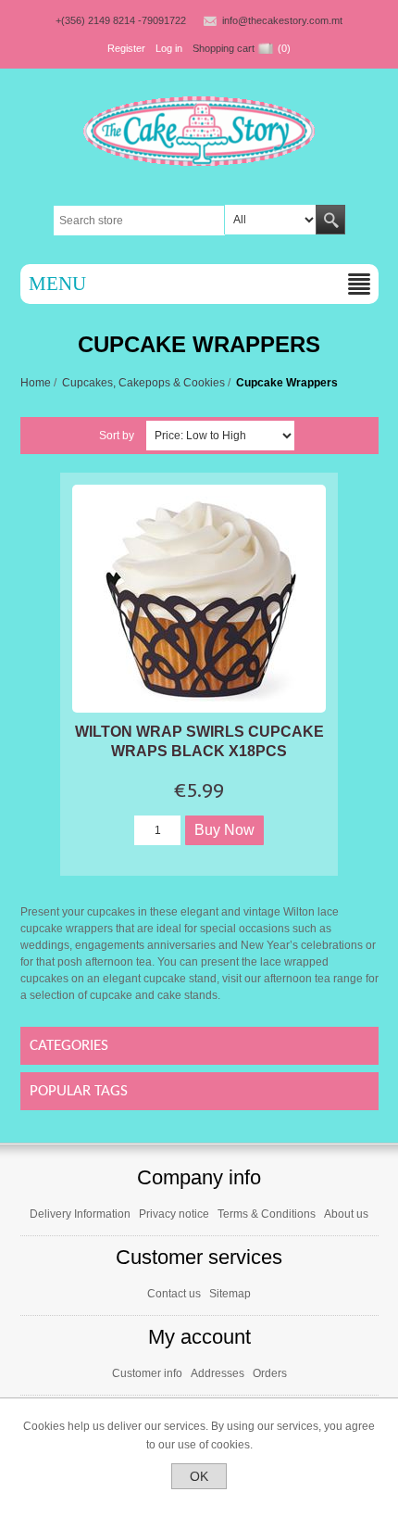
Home (35, 382)
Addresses (217, 1373)
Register (126, 48)
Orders (270, 1373)
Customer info (147, 1373)
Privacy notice (174, 1214)
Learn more (199, 1504)
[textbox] (139, 220)
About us (346, 1214)
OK (199, 1476)
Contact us (174, 1293)
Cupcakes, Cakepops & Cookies (143, 382)
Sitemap (230, 1293)
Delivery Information (80, 1214)
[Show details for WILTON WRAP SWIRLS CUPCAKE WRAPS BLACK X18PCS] (199, 599)
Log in (168, 48)
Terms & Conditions (267, 1214)
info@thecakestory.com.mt (282, 20)
